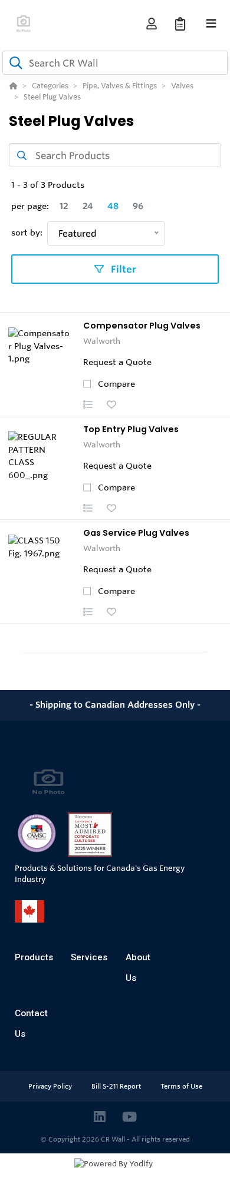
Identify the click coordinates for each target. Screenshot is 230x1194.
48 (113, 206)
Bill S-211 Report (117, 1086)
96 (138, 206)
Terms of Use (181, 1086)
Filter (122, 269)
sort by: (26, 232)
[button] (88, 404)
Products (34, 957)
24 (88, 206)
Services (89, 957)
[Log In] (151, 23)
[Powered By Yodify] (115, 1174)
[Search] (13, 63)
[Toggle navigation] (211, 23)
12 (64, 206)
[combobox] (115, 62)
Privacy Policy (51, 1086)
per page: (30, 206)
